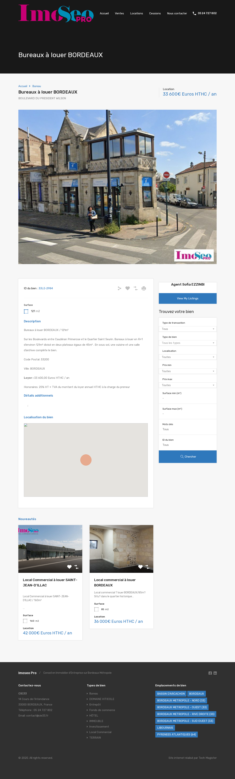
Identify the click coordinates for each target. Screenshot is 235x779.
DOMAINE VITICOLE (101, 699)
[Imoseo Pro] (56, 20)
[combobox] (188, 329)
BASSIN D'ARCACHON (171, 693)
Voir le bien (50, 563)
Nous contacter (177, 13)
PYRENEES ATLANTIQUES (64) (176, 734)
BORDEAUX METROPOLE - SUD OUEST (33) (185, 721)
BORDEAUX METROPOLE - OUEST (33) (182, 707)
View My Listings (187, 298)
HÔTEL (93, 715)
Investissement (99, 726)
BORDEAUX (196, 693)
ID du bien (168, 439)
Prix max (167, 379)
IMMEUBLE (96, 721)
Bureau (36, 86)
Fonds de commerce (102, 710)
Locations (136, 13)
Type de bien (169, 337)
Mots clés (167, 424)
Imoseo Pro (27, 673)
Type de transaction (173, 322)
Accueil (104, 13)
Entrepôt (95, 704)
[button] (86, 460)
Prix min (166, 365)
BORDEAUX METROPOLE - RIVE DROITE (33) (185, 714)
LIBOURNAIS (165, 727)
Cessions (155, 13)
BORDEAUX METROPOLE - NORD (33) (181, 700)
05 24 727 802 (207, 13)
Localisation (169, 351)
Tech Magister (208, 758)
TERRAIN (95, 737)
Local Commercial (100, 732)
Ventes (119, 13)
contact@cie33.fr (37, 715)
